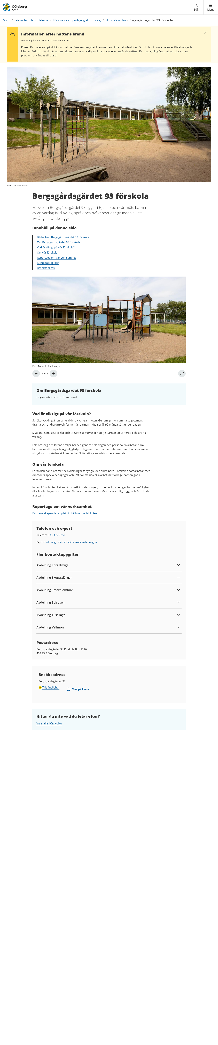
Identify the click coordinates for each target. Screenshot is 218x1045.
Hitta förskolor (116, 20)
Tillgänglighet (50, 687)
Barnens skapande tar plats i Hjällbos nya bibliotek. (65, 513)
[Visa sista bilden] (36, 373)
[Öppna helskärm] (182, 373)
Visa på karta (80, 689)
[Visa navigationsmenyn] (211, 7)
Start (6, 20)
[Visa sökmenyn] (196, 7)
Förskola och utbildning (31, 20)
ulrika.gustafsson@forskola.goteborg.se (71, 542)
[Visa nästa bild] (53, 373)
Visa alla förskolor (49, 723)
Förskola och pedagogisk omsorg (77, 20)
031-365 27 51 (56, 535)
